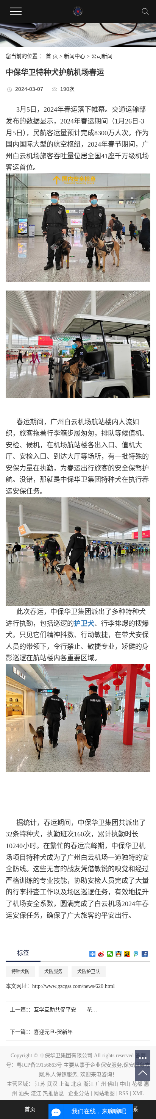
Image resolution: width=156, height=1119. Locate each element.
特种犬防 (20, 971)
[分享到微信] (110, 954)
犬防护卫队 (88, 971)
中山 (125, 1084)
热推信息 (53, 1093)
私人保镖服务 (61, 1074)
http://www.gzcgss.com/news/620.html (73, 986)
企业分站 (78, 1093)
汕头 (24, 1093)
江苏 (40, 1084)
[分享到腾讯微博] (136, 954)
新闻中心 (74, 56)
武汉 (52, 1084)
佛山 (113, 1084)
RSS (123, 1093)
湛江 (36, 1093)
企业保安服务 (106, 1065)
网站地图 (104, 1093)
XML (138, 1093)
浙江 (88, 1084)
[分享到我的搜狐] (127, 954)
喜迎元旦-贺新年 (53, 1032)
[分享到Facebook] (145, 954)
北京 (76, 1084)
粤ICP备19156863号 (39, 1065)
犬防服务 (53, 971)
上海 (64, 1084)
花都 (137, 1084)
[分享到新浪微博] (101, 954)
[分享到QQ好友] (118, 954)
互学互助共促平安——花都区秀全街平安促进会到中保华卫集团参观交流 (68, 1010)
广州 (100, 1084)
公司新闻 (101, 56)
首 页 (52, 56)
